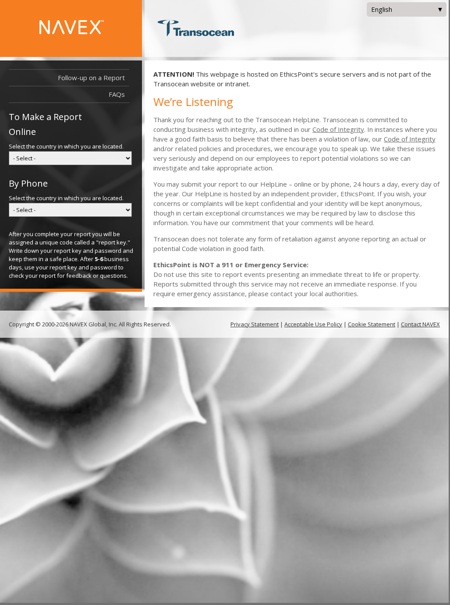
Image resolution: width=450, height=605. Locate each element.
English (379, 11)
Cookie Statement (371, 324)
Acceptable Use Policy (313, 324)
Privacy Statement (254, 324)
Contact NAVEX (420, 324)
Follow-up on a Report (91, 77)
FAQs (117, 94)
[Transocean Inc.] (196, 29)
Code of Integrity (338, 129)
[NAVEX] (85, 31)
